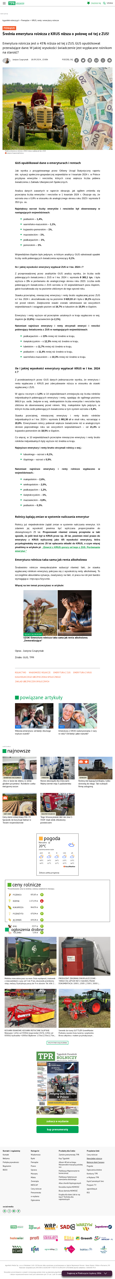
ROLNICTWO (20, 672)
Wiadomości (36, 1155)
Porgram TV (91, 1185)
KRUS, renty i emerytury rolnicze (45, 20)
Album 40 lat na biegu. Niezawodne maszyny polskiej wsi (71, 1164)
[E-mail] (96, 60)
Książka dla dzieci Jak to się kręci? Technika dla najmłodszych (69, 1197)
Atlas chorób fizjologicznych (70, 1183)
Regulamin (7, 1166)
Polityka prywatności (11, 1162)
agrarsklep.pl (92, 1189)
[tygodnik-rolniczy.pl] (16, 3)
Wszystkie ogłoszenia (57, 1043)
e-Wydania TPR (93, 1177)
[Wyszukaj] (108, 3)
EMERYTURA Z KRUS (82, 672)
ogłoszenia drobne (27, 929)
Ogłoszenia (35, 1200)
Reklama (6, 1158)
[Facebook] (76, 60)
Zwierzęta (35, 1181)
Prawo (33, 1166)
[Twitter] (83, 60)
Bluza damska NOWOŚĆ (68, 1191)
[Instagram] (9, 1211)
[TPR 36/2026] (57, 1083)
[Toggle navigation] (4, 3)
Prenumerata (36, 1192)
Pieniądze (25, 20)
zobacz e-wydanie (57, 1121)
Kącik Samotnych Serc (95, 1181)
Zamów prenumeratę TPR (69, 1155)
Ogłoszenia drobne (94, 1170)
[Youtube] (14, 1211)
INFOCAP (34, 1185)
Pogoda (90, 1166)
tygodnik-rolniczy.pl (11, 20)
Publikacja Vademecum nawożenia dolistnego (68, 1178)
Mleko (33, 1177)
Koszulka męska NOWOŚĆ (69, 1187)
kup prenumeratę (57, 1129)
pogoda (52, 838)
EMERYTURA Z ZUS (62, 672)
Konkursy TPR (92, 1173)
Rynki (33, 1158)
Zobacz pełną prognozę (49, 873)
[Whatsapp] (103, 60)
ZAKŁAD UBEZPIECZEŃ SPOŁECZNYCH (32, 681)
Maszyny (34, 1173)
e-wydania (35, 1196)
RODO (5, 1170)
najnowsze (18, 750)
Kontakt (6, 1155)
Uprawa (34, 1170)
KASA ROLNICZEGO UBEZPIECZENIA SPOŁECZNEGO (38, 677)
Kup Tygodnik (64, 1158)
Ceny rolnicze (36, 1189)
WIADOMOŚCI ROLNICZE (40, 672)
